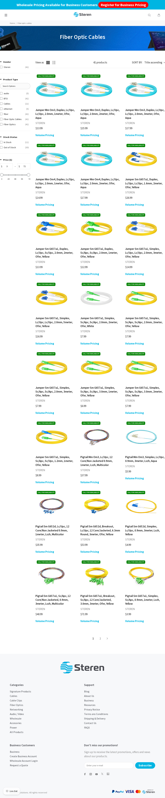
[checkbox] (14, 67)
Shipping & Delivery (94, 718)
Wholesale (15, 718)
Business (89, 700)
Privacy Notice (92, 709)
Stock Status (10, 137)
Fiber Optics (16, 705)
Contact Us (90, 723)
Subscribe (145, 765)
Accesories (15, 723)
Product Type (10, 79)
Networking (16, 709)
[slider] (1, 174)
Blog (86, 691)
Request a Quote (19, 765)
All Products (16, 732)
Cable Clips (16, 700)
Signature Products (20, 691)
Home (12, 23)
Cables (13, 696)
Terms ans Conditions (96, 714)
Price (7, 159)
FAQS (87, 727)
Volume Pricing (44, 135)
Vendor (7, 61)
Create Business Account (23, 756)
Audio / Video (17, 714)
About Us (89, 696)
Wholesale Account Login (24, 760)
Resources (89, 705)
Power (13, 727)
